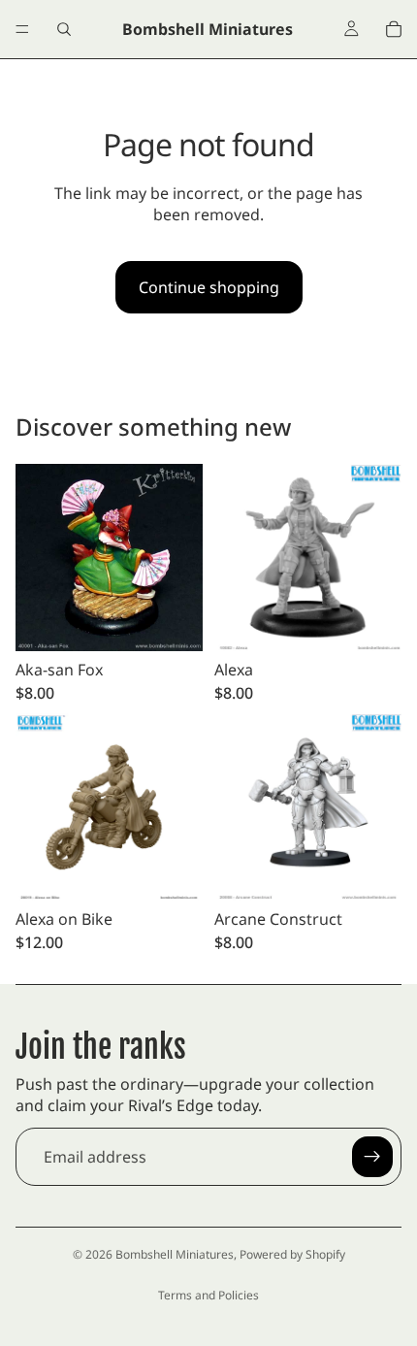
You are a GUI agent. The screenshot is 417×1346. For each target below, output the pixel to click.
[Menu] (22, 29)
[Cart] (393, 29)
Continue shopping (209, 287)
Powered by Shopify (292, 1254)
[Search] (64, 29)
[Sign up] (372, 1156)
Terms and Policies (208, 1295)
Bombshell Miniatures (174, 1254)
